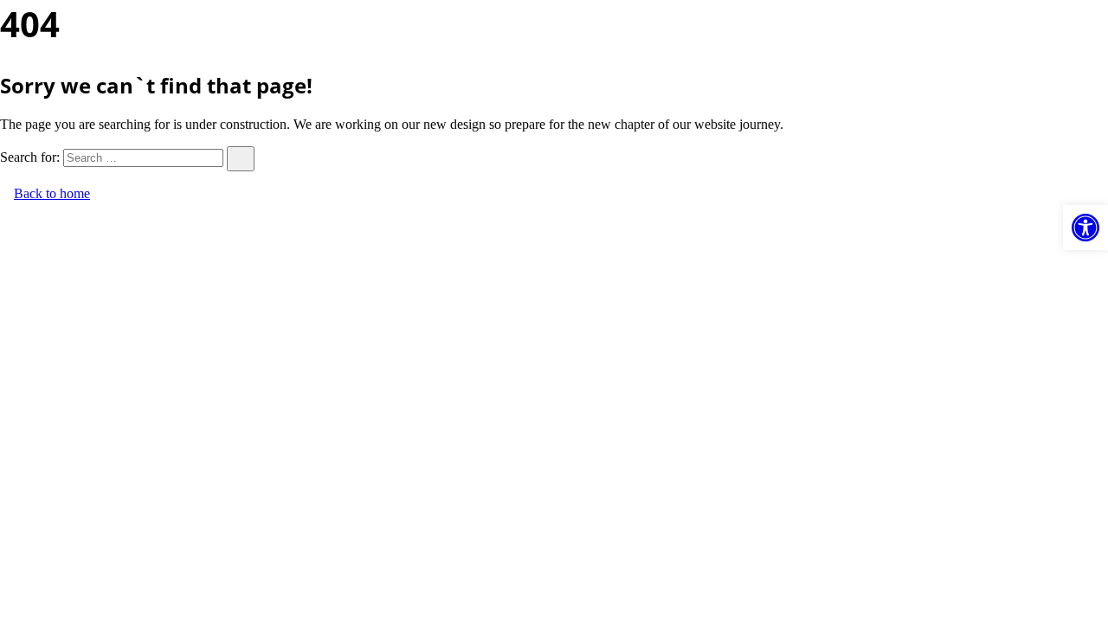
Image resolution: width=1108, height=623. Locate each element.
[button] (1085, 227)
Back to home (52, 193)
